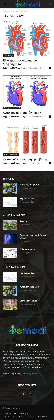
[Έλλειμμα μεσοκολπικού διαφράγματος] (27, 38)
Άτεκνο (23, 221)
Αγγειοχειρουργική (11, 154)
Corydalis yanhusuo (29, 301)
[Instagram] (30, 394)
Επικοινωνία (43, 416)
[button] (50, 4)
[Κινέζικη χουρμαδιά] (10, 188)
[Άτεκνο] (10, 225)
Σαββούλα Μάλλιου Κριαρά (14, 68)
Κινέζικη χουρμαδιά (29, 184)
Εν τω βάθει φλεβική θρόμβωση (25, 159)
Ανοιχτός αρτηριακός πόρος (22, 112)
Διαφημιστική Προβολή (14, 416)
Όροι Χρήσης (10, 413)
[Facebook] (23, 394)
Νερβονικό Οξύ (27, 198)
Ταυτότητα (23, 413)
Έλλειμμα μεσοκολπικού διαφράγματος (20, 62)
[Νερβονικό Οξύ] (10, 202)
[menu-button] (5, 4)
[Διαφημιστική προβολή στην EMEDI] (10, 239)
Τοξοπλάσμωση (27, 249)
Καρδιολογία (8, 56)
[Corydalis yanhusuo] (10, 304)
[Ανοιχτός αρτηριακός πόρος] (27, 92)
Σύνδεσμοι (31, 416)
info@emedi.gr (33, 373)
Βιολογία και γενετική (12, 108)
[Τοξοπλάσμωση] (10, 253)
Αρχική (6, 11)
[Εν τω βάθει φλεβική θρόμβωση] (27, 140)
